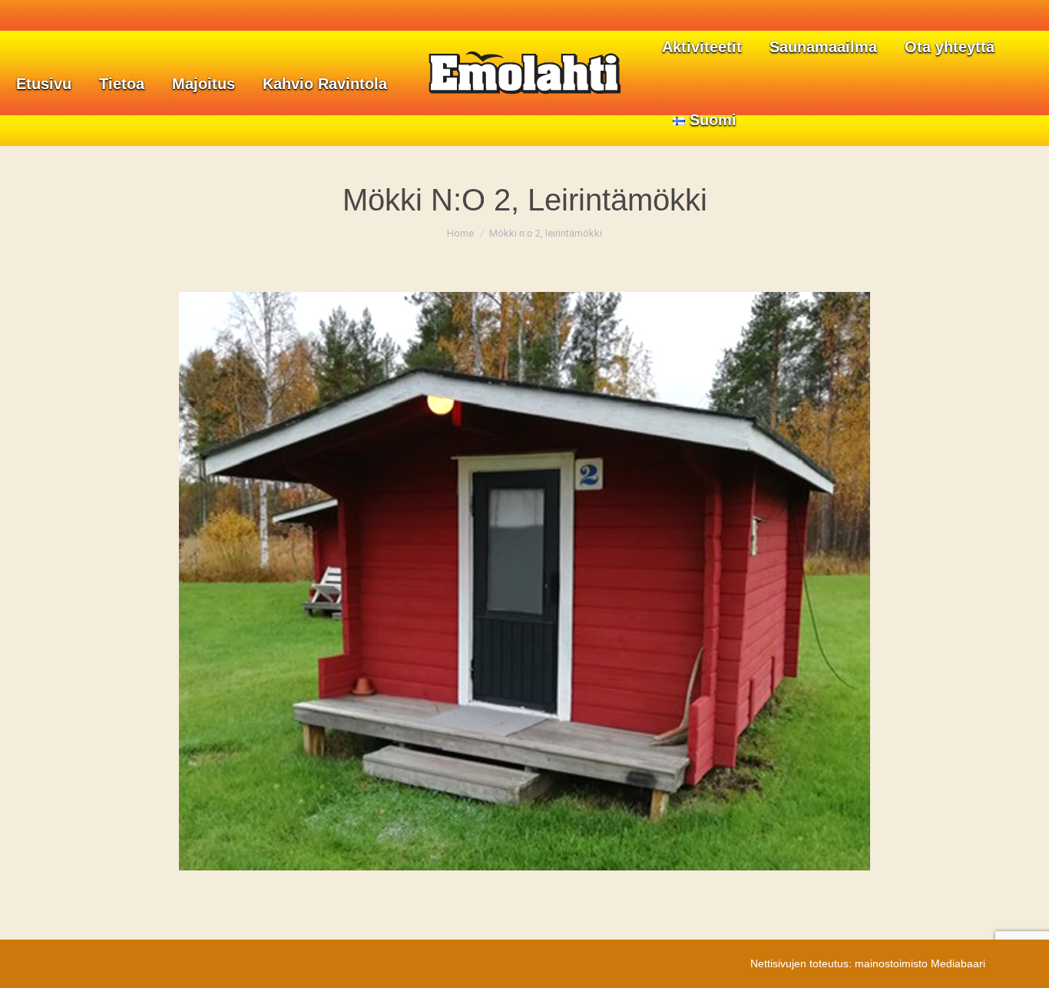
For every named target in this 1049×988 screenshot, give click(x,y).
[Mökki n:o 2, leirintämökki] (524, 581)
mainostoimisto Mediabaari (920, 963)
